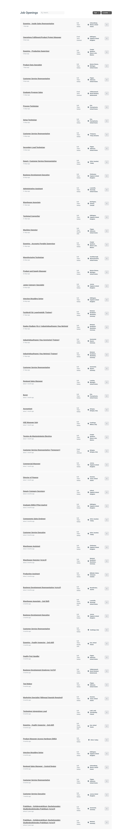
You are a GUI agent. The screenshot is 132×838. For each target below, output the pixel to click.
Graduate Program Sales (33, 92)
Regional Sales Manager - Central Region (39, 766)
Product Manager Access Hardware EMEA (40, 739)
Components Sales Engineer (34, 519)
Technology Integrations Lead (35, 711)
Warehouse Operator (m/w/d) (35, 560)
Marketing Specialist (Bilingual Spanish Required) (43, 697)
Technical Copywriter (31, 216)
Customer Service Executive (34, 532)
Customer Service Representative (36, 79)
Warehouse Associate (31, 202)
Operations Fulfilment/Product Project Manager (42, 37)
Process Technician (31, 106)
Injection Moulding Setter (33, 299)
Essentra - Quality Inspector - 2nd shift (38, 642)
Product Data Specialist (32, 65)
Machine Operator (30, 230)
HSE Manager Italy (30, 422)
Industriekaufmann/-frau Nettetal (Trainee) (40, 354)
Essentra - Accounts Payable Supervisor (39, 244)
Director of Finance (30, 477)
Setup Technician (30, 120)
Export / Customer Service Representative (40, 161)
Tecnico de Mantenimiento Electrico (37, 436)
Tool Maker (27, 684)
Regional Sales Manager (33, 381)
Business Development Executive (36, 175)
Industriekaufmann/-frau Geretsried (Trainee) (41, 340)
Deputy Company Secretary (34, 491)
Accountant (27, 409)
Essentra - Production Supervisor (36, 51)
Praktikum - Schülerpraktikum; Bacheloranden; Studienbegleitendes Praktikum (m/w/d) (42, 807)
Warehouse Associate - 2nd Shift (36, 601)
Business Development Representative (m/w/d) (42, 587)
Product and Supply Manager (34, 271)
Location (107, 13)
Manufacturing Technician (33, 257)
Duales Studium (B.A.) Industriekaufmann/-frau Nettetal (45, 326)
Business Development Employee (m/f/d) (39, 670)
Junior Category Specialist (33, 285)
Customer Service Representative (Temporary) (41, 450)
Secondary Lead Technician (34, 147)
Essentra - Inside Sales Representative (38, 24)
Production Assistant (31, 574)
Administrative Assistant (33, 189)
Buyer (25, 395)
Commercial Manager (31, 464)
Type (96, 13)
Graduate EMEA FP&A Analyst (35, 505)
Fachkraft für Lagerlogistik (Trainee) (37, 312)
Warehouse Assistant (31, 546)
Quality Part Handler (31, 656)
